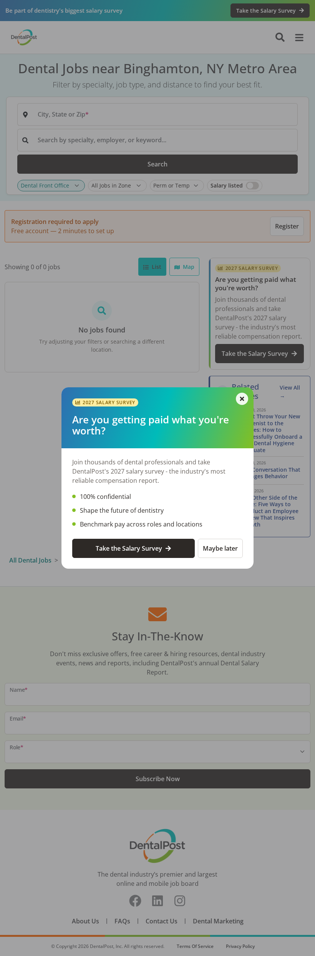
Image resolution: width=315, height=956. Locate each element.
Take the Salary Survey (129, 548)
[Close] (242, 399)
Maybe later (220, 548)
